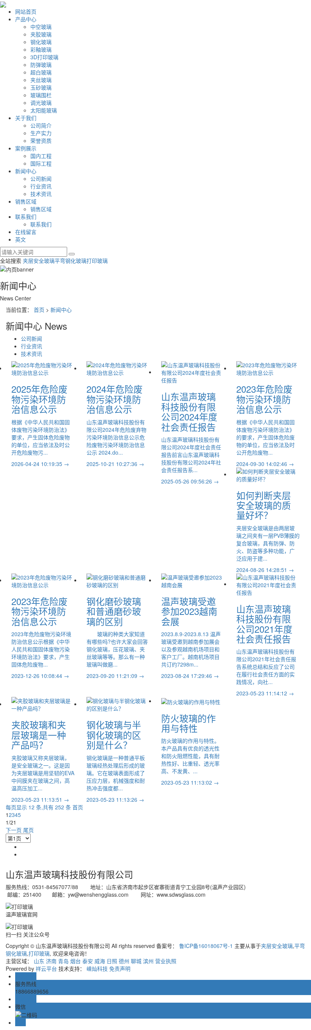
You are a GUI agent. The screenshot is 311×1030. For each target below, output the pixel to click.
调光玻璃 (41, 102)
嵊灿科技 (97, 968)
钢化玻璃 (41, 42)
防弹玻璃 (41, 64)
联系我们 (25, 216)
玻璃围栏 (41, 95)
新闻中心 (25, 171)
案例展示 (25, 148)
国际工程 (41, 163)
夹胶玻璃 (41, 34)
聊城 (136, 961)
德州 (124, 961)
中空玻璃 (41, 26)
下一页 (14, 830)
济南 (51, 961)
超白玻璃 (41, 72)
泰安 (87, 961)
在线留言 (25, 231)
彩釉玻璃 (41, 49)
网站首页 (25, 11)
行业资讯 (41, 186)
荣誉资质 (41, 140)
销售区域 (25, 201)
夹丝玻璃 (41, 80)
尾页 (28, 830)
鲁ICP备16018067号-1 (206, 945)
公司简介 (41, 125)
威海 (99, 961)
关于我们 (25, 118)
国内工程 (41, 156)
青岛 (63, 961)
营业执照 (165, 961)
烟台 (75, 961)
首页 (39, 309)
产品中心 (25, 19)
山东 (39, 961)
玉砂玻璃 (41, 87)
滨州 (148, 961)
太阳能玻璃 (43, 110)
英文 (20, 239)
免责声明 (119, 968)
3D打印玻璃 (44, 57)
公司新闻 (41, 178)
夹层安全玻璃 (39, 260)
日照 (112, 961)
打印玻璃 (97, 260)
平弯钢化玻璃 (70, 260)
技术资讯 (41, 193)
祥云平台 (46, 968)
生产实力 (41, 133)
